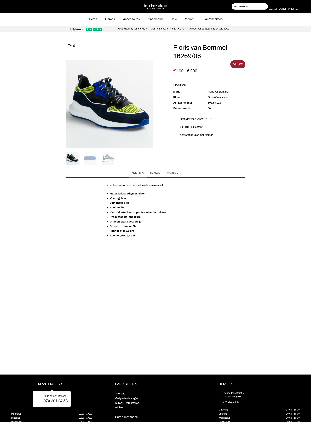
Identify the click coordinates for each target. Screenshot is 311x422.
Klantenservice (213, 19)
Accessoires (131, 19)
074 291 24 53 (56, 401)
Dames (110, 19)
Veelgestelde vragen (126, 398)
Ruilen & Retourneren (127, 403)
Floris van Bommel (218, 91)
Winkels (119, 407)
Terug (71, 45)
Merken (190, 19)
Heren (93, 19)
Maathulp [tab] (173, 173)
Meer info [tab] (138, 173)
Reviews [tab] (155, 173)
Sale (174, 19)
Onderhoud (155, 19)
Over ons (120, 393)
